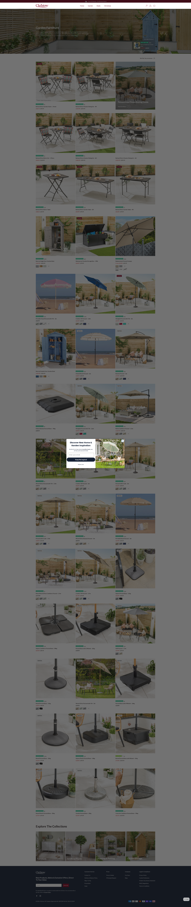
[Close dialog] (122, 441)
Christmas (107, 6)
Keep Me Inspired (81, 459)
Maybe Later (81, 464)
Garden (90, 6)
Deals (98, 6)
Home (82, 6)
